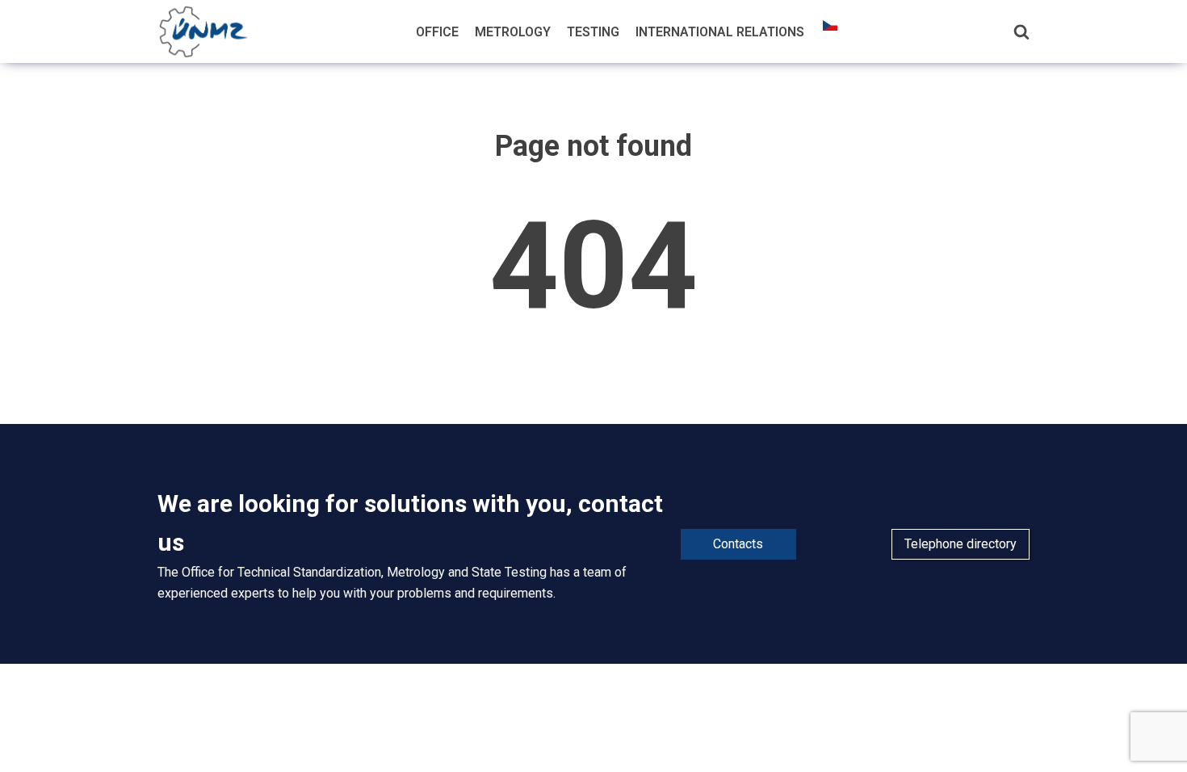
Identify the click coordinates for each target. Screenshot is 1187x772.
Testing (593, 32)
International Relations (719, 32)
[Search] (1021, 31)
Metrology (513, 32)
